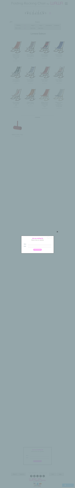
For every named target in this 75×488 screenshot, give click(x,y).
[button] (57, 231)
